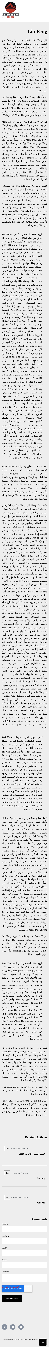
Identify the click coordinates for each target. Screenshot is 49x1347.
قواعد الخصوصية (8, 1339)
